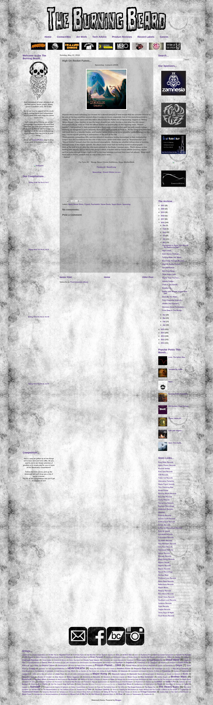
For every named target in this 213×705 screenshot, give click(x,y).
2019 (163, 212)
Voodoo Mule (164, 692)
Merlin (185, 674)
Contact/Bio (64, 36)
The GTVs (121, 687)
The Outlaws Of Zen (67, 689)
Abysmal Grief (64, 655)
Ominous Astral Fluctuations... (174, 307)
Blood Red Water (82, 657)
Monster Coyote (118, 677)
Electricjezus (63, 665)
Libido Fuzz (59, 674)
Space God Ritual (124, 684)
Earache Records (164, 515)
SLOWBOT (158, 682)
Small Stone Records (166, 597)
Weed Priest (26, 694)
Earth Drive (183, 662)
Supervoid (48, 687)
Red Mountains (127, 682)
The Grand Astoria (134, 687)
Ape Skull (101, 655)
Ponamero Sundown (45, 682)
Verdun (135, 692)
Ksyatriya (166, 671)
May (164, 242)
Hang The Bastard (96, 668)
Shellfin (45, 684)
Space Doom (116, 204)
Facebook (101, 167)
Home (48, 36)
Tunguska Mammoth (49, 692)
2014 (163, 333)
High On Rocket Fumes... (171, 264)
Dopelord (130, 662)
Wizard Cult (74, 694)
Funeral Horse (131, 665)
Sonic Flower (95, 684)
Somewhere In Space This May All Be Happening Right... (175, 246)
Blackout (69, 657)
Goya (178, 665)
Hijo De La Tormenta (180, 669)
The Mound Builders (50, 689)
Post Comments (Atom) (79, 282)
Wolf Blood (95, 694)
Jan (164, 325)
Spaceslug (126, 204)
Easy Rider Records (165, 462)
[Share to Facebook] (78, 201)
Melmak (177, 674)
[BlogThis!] (74, 201)
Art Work (81, 36)
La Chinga (185, 671)
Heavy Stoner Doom (75, 204)
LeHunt (49, 674)
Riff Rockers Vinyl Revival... (179, 406)
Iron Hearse (60, 671)
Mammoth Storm (135, 674)
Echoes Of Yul (27, 665)
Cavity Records (164, 500)
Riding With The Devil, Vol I (39, 182)
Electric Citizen (48, 665)
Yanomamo (136, 694)
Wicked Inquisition (51, 694)
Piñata (177, 679)
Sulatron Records (165, 603)
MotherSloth (26, 679)
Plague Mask (186, 679)
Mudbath (52, 679)
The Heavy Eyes (169, 686)
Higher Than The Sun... (171, 278)
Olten (112, 679)
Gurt (49, 668)
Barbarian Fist (146, 655)
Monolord (106, 677)
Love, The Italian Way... (177, 357)
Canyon (186, 657)
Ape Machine (91, 655)
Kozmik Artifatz (164, 468)
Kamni (143, 671)
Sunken (24, 687)
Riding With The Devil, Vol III (38, 317)
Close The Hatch (75, 660)
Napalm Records (164, 566)
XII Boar (119, 694)
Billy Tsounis (28, 657)
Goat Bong (169, 665)
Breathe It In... (167, 288)
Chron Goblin (46, 660)
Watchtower (184, 692)
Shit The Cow (55, 684)
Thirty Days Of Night (166, 613)
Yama (128, 694)
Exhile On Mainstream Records (170, 528)
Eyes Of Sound (164, 531)
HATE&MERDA (59, 668)
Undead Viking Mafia (83, 692)
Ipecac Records (164, 553)
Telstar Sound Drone (78, 687)
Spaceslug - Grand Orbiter (106, 172)
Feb (164, 322)
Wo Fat (85, 694)
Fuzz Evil (142, 665)
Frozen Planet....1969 (108, 665)
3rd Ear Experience (39, 655)
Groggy (32, 668)
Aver (136, 655)
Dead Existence (155, 660)
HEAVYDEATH (76, 668)
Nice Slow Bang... (169, 271)
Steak (159, 684)
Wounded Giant (108, 694)
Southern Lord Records (167, 600)
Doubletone (141, 662)
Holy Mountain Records (167, 544)
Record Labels (145, 36)
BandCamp (111, 167)
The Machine (35, 689)
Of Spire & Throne (94, 679)
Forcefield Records (165, 534)
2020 (163, 209)
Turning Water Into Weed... (172, 257)
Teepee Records (164, 609)
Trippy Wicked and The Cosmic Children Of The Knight (158, 689)
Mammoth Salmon (119, 674)
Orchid (130, 679)
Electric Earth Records (166, 519)
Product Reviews (122, 36)
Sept (165, 229)
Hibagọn (167, 668)
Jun (164, 239)
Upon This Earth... (175, 443)
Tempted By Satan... (176, 369)
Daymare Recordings (166, 506)
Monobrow (86, 677)
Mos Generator (147, 677)
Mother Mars (179, 676)
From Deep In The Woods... (172, 310)
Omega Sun (121, 679)
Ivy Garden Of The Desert (87, 671)
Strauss (178, 684)
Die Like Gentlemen (70, 662)
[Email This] (71, 201)
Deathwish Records (165, 509)
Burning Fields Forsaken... (178, 394)
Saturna (182, 682)
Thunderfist (81, 689)
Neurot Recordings (165, 572)
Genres (164, 36)
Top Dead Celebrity (102, 689)
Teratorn (91, 687)
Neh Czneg (61, 679)
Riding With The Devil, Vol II (39, 249)
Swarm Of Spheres (61, 687)
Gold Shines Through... (171, 254)
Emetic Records (164, 525)
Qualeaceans (102, 682)
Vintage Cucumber (148, 692)
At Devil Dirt (127, 655)
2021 (163, 205)
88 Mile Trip (52, 655)
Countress (130, 660)
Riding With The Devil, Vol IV (38, 384)
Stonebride (169, 684)
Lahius (34, 674)
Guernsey (42, 668)
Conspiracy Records (166, 503)
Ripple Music (163, 587)
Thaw (99, 687)
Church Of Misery (60, 660)
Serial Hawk (35, 684)
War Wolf (174, 692)
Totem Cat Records (165, 478)
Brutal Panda (163, 490)
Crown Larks (141, 660)
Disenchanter (97, 662)
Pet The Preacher (166, 679)
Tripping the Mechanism (127, 689)
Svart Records (163, 606)
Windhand (64, 694)
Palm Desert (153, 679)
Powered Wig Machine (73, 682)
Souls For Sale (110, 684)
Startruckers (150, 684)
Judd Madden (112, 671)
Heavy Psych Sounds (166, 484)
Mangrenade (149, 674)
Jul (164, 236)
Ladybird (25, 674)
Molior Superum (73, 677)
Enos (72, 665)
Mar (164, 318)
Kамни (176, 671)
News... (171, 382)
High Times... (167, 251)
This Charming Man (165, 487)
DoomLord (109, 662)
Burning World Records (167, 493)
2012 (163, 339)
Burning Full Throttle (148, 657)
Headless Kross (123, 668)
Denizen (57, 662)
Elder (37, 665)
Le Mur (41, 674)
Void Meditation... (169, 268)
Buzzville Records (165, 497)
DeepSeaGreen (33, 662)
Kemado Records (164, 556)
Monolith (96, 677)
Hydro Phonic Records (167, 465)
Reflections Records (166, 584)
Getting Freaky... (168, 281)
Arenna (110, 655)
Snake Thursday (82, 684)
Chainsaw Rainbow (30, 660)
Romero (148, 682)
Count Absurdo (118, 660)
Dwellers (164, 662)
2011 (163, 343)
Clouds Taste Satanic (91, 660)
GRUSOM (151, 665)
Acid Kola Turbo (78, 655)
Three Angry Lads (169, 274)
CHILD (169, 657)
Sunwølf (35, 686)
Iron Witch (71, 671)
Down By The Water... (170, 297)
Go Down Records (165, 541)
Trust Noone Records (166, 616)
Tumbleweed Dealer (30, 692)
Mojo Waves (59, 677)
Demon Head (47, 662)
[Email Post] (67, 201)
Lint (68, 674)
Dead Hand (172, 659)
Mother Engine (162, 677)
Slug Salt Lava (68, 684)
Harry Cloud (109, 668)
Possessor (58, 682)
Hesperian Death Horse (142, 669)
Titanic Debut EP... (175, 418)
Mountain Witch (40, 679)
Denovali (161, 512)
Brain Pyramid (96, 657)
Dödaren (173, 662)
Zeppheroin (148, 694)
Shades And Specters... (171, 304)
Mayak (169, 674)
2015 (163, 329)
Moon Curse (132, 677)
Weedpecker (38, 694)
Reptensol (139, 682)
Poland (87, 204)
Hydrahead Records (165, 550)
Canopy (177, 657)
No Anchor (72, 679)
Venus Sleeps (125, 692)
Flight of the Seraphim (84, 665)
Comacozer (106, 660)
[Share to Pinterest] (81, 201)
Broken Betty (133, 657)
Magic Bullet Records (166, 559)
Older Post (147, 277)
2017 (163, 219)
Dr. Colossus (153, 662)
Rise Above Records (166, 594)
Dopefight (119, 662)
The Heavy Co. (150, 687)
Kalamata (124, 671)
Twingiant (62, 692)
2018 (163, 216)
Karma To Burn (154, 671)
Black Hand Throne (57, 657)
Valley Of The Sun (110, 692)
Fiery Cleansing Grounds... (172, 300)
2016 (163, 222)
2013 (163, 336)
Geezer (160, 665)
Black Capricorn (41, 657)
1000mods (25, 655)
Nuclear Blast (163, 575)
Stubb (186, 684)
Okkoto (105, 679)
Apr (164, 315)
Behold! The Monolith (183, 655)
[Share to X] (76, 201)
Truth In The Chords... (170, 285)
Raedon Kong (114, 682)
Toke (89, 689)
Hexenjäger (158, 668)
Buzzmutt (161, 657)
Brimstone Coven (120, 657)
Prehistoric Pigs (89, 682)
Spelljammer (138, 684)
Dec (164, 225)
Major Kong (100, 673)
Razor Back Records (166, 581)
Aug (164, 232)
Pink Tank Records (165, 472)
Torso (114, 689)
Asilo (118, 655)
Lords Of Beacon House (81, 674)
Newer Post (66, 277)
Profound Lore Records (167, 578)
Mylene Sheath (163, 562)
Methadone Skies (28, 677)
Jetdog (101, 671)
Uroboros (97, 692)
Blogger (118, 700)
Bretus (108, 657)
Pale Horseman (140, 679)
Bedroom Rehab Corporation (163, 655)
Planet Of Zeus (29, 682)
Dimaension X (85, 662)
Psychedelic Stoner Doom (101, 204)
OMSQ (82, 679)
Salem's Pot (170, 682)
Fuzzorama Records (166, 537)
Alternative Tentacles (166, 481)
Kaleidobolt (135, 671)
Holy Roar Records (165, 547)
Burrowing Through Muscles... (174, 261)
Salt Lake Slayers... (175, 431)
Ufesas (71, 692)
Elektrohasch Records (166, 522)
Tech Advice (99, 36)
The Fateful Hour (109, 687)
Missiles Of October (44, 677)
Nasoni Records (164, 569)
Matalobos (160, 674)
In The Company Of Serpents (43, 671)
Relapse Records (164, 591)
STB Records (163, 475)
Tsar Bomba (184, 689)
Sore (102, 684)
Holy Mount (26, 671)
